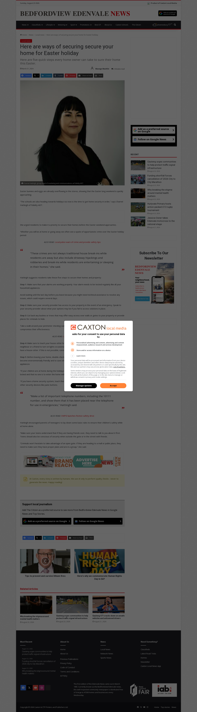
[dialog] (98, 356)
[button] (98, 356)
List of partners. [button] (119, 367)
